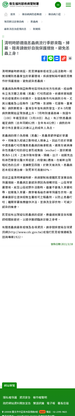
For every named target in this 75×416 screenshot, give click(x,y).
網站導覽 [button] (9, 385)
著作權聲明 (40, 397)
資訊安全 (25, 397)
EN (58, 4)
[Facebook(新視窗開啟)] (44, 58)
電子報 (51, 403)
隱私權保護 (10, 397)
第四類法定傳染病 (14, 21)
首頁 (12, 14)
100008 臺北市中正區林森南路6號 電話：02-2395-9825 (35, 411)
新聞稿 (36, 29)
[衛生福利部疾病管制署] (21, 4)
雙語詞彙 (38, 403)
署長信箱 (63, 403)
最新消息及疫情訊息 (15, 29)
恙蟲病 (34, 21)
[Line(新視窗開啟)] (50, 58)
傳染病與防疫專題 (32, 14)
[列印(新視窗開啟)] (57, 58)
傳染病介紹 (54, 14)
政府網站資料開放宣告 (17, 403)
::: (3, 36)
